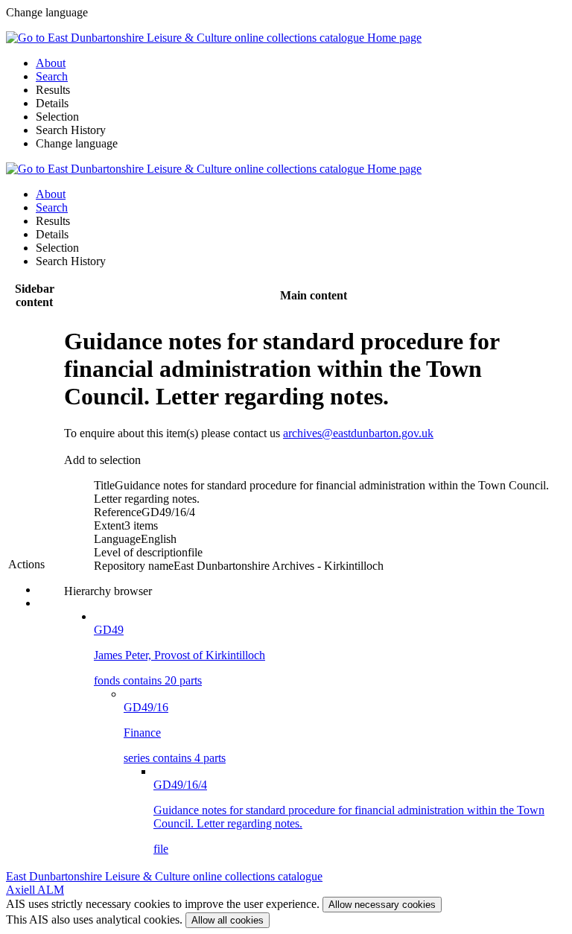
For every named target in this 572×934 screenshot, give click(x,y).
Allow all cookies (227, 920)
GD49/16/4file (348, 816)
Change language (77, 143)
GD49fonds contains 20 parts (179, 655)
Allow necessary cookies (382, 904)
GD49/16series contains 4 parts (175, 732)
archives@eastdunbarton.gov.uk (358, 433)
